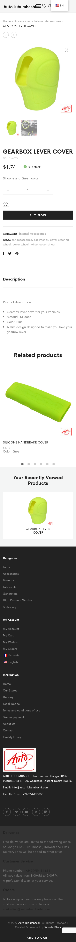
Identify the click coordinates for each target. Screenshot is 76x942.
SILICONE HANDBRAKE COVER (25, 442)
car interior (41, 239)
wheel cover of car (43, 244)
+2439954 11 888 (38, 870)
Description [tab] (14, 279)
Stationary (9, 607)
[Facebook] (7, 812)
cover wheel (21, 244)
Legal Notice (11, 703)
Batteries (8, 580)
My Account (11, 628)
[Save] (6, 202)
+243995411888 (33, 794)
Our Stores (10, 690)
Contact (8, 730)
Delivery (8, 697)
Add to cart (38, 937)
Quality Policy (12, 737)
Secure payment (13, 717)
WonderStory (52, 927)
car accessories (21, 239)
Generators (10, 593)
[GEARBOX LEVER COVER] (3, 253)
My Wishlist (11, 642)
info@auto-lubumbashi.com (30, 787)
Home (7, 21)
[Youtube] (26, 812)
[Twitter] (16, 812)
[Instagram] (46, 812)
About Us (9, 723)
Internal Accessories (47, 21)
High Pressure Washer (17, 600)
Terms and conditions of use (21, 710)
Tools (6, 567)
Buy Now (38, 215)
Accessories (22, 21)
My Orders (10, 648)
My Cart (8, 635)
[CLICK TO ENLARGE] (66, 50)
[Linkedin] (36, 812)
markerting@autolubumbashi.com (26, 909)
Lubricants (9, 587)
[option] (38, 410)
